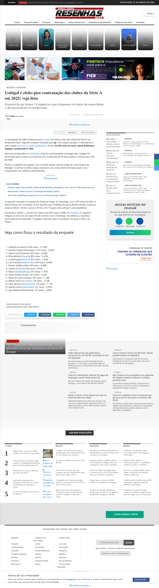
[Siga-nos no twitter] (32, 13)
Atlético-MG (28, 262)
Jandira (62, 554)
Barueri (14, 538)
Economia (39, 547)
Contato (140, 22)
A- (56, 132)
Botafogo (24, 271)
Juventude (28, 287)
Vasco (26, 259)
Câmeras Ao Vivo (123, 22)
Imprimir (71, 132)
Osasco (38, 557)
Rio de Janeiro (65, 561)
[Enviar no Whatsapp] (156, 162)
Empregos (59, 22)
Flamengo (34, 153)
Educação (63, 547)
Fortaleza (74, 212)
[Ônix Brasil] (112, 268)
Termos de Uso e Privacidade (115, 553)
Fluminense (28, 284)
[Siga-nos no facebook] (7, 13)
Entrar (12, 2)
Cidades (14, 544)
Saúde (38, 564)
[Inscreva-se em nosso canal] (16, 13)
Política (15, 561)
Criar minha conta (125, 514)
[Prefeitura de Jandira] (79, 585)
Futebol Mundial (19, 554)
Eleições (15, 551)
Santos (26, 256)
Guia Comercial (77, 22)
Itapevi (38, 554)
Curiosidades (17, 547)
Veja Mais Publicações (80, 432)
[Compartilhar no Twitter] (156, 168)
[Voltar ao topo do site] (155, 353)
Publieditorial (42, 561)
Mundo (14, 557)
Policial (62, 557)
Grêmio (20, 268)
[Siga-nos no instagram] (24, 13)
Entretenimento (42, 551)
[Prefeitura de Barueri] (79, 68)
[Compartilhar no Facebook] (156, 156)
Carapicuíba (64, 538)
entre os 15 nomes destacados (32, 145)
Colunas (46, 22)
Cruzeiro (47, 139)
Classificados (31, 22)
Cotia (37, 544)
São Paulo (26, 280)
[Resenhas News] (79, 13)
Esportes (62, 551)
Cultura (62, 544)
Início (17, 22)
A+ (61, 132)
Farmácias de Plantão (100, 22)
